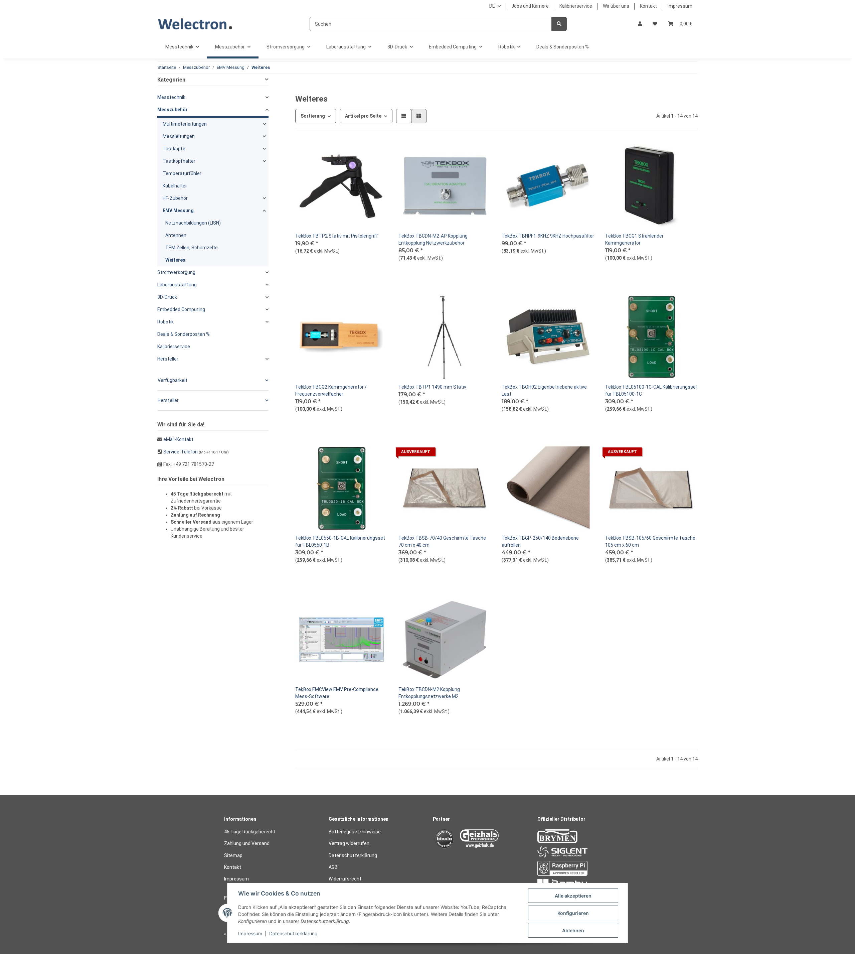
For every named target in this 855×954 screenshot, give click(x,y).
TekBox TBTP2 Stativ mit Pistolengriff (336, 236)
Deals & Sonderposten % (183, 334)
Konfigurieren (573, 913)
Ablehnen (573, 930)
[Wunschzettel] (655, 23)
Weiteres (175, 260)
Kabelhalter (175, 185)
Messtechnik (171, 97)
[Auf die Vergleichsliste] (359, 151)
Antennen (175, 235)
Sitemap (233, 855)
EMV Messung (178, 210)
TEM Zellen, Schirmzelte (191, 247)
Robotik (165, 321)
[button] (640, 23)
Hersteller (167, 359)
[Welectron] (195, 24)
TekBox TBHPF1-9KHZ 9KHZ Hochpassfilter (548, 236)
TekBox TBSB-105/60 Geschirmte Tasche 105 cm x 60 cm (650, 541)
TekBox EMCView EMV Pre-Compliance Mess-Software (336, 693)
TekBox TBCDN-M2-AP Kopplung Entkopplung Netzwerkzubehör (433, 239)
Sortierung (313, 116)
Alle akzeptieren (573, 896)
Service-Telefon (180, 451)
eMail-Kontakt (178, 439)
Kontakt (648, 6)
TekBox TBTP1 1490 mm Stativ (432, 387)
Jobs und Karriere (530, 6)
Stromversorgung (176, 272)
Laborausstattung (177, 284)
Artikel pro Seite (363, 116)
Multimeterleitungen (185, 124)
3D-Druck (167, 297)
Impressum (680, 6)
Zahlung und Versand (247, 843)
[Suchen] (559, 24)
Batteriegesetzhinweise (355, 831)
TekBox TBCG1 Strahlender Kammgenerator (634, 239)
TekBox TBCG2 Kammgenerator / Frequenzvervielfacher (331, 390)
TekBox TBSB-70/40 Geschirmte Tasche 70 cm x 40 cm (442, 541)
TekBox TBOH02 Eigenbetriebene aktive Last (544, 390)
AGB (333, 867)
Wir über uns (616, 6)
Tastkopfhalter (179, 161)
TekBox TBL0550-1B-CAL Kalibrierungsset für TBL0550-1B (340, 541)
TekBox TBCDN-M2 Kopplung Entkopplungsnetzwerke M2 (429, 693)
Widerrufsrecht (345, 878)
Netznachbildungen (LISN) (193, 223)
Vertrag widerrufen (349, 843)
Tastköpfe (174, 148)
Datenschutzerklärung (353, 855)
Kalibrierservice (575, 6)
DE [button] (492, 6)
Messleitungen (179, 136)
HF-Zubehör (175, 198)
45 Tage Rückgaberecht (250, 831)
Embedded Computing (181, 309)
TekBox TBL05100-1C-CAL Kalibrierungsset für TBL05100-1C (651, 390)
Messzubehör (172, 109)
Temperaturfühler (182, 173)
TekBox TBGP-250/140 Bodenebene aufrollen (540, 541)
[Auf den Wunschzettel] (376, 151)
